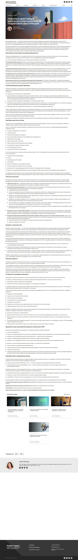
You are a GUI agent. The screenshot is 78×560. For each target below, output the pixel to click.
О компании (31, 545)
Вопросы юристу (53, 5)
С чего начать (8, 5)
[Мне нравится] (21, 454)
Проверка (26, 5)
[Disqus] (39, 491)
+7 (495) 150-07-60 (55, 544)
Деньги (43, 5)
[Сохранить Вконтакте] (16, 454)
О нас (71, 5)
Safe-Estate (11, 2)
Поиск (17, 5)
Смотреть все (67, 394)
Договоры (35, 5)
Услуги (63, 5)
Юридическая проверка (34, 547)
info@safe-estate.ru (55, 547)
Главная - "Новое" (12, 15)
